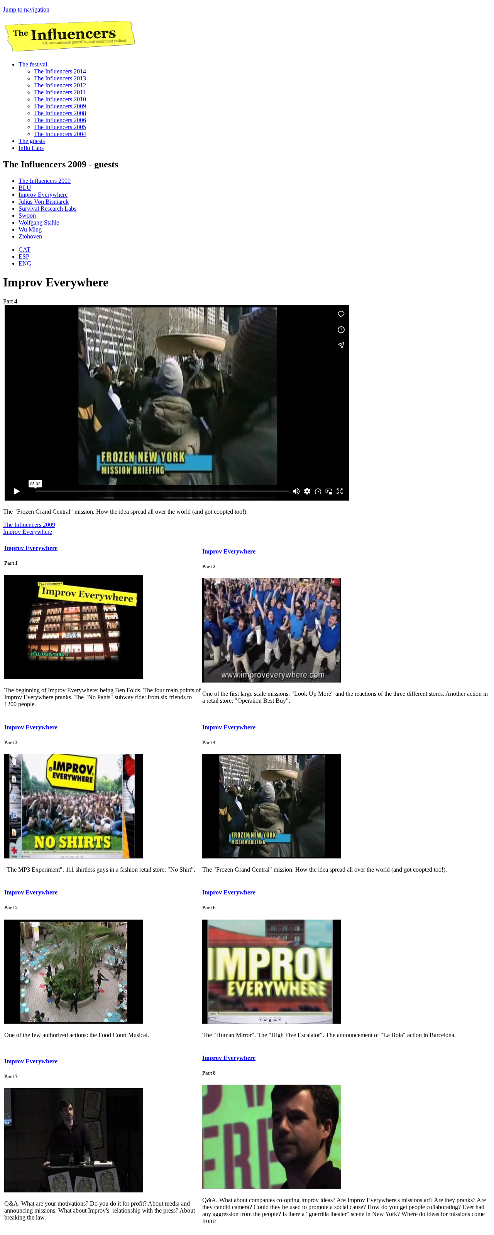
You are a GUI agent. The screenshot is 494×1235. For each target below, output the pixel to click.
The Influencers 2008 (60, 113)
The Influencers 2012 (60, 85)
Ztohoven (30, 236)
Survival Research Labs (47, 208)
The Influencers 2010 (60, 99)
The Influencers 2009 (60, 106)
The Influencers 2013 (60, 78)
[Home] (69, 51)
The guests (32, 141)
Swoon (27, 215)
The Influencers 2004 (60, 134)
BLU (25, 187)
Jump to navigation (26, 9)
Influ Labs (31, 148)
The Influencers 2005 (60, 127)
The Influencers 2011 (60, 92)
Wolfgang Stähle (39, 222)
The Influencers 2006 (60, 120)
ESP (24, 256)
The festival (33, 64)
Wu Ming (30, 229)
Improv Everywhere (43, 194)
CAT (24, 249)
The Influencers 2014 (60, 71)
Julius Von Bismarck (44, 201)
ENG (25, 263)
